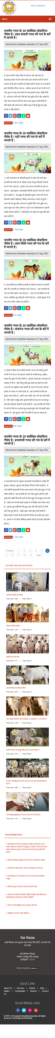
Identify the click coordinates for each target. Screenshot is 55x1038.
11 (31, 555)
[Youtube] (36, 1010)
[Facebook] (18, 1010)
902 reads (17, 426)
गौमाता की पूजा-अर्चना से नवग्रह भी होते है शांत (22, 886)
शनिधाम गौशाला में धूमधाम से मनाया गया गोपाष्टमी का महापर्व (26, 860)
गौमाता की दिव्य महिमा (13, 626)
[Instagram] (30, 1010)
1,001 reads (18, 122)
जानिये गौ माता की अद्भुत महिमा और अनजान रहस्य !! (22, 750)
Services (20, 988)
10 (24, 555)
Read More (8, 123)
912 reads (17, 315)
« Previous (9, 551)
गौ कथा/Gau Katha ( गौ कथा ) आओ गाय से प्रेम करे (23, 815)
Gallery (7, 991)
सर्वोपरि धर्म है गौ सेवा (12, 657)
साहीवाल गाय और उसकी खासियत (18, 913)
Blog (42, 988)
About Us (8, 988)
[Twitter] (24, 1010)
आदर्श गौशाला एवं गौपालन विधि (15, 688)
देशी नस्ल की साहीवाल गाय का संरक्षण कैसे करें (22, 905)
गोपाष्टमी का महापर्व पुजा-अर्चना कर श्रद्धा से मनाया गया (25, 868)
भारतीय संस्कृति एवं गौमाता (14, 595)
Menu (4, 19)
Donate (32, 988)
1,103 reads (18, 537)
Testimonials (20, 991)
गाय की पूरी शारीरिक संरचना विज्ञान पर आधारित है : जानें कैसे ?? (26, 719)
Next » (39, 555)
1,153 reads (18, 229)
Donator (33, 991)
